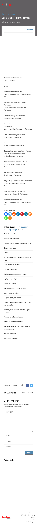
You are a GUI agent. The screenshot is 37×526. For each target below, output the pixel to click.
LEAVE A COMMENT (27, 392)
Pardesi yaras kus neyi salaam (14, 317)
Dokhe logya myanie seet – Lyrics (15, 274)
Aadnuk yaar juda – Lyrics (12, 234)
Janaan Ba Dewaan (10, 284)
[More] (10, 218)
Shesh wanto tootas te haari (13, 322)
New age (32, 513)
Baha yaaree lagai (10, 248)
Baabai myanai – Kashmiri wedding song (17, 243)
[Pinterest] (22, 214)
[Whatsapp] (6, 218)
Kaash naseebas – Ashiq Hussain (15, 288)
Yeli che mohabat (10, 334)
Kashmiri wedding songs (11, 22)
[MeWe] (26, 214)
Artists (33, 517)
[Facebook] (6, 214)
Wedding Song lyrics (28, 515)
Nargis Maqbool (8, 14)
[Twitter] (10, 214)
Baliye (6, 253)
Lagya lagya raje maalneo (12, 298)
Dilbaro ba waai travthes (12, 265)
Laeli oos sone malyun (11, 293)
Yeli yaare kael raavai (11, 338)
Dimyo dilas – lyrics (10, 269)
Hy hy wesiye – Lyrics (11, 279)
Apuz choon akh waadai (12, 239)
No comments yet (11, 392)
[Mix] (30, 214)
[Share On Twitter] (31, 385)
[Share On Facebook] (27, 385)
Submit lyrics (31, 522)
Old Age (32, 519)
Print (31, 29)
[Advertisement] (18, 53)
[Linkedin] (18, 214)
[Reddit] (14, 214)
